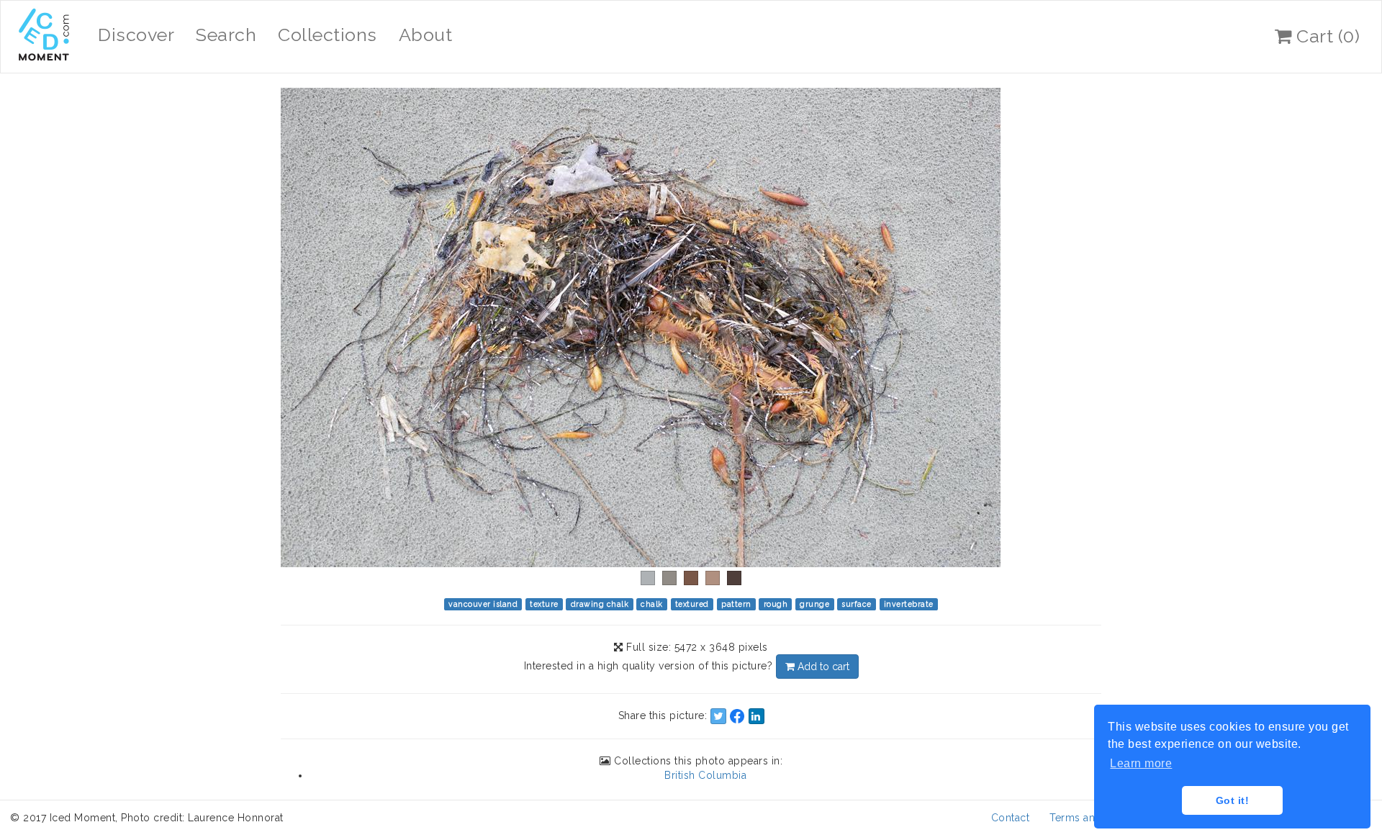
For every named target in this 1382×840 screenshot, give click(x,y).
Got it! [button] (1233, 800)
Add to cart (822, 666)
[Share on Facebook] (737, 716)
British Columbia (705, 775)
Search (226, 34)
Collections (327, 34)
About (426, 34)
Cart (1326, 36)
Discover (136, 34)
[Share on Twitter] (718, 716)
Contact (1010, 817)
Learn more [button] (1141, 763)
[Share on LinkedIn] (756, 716)
